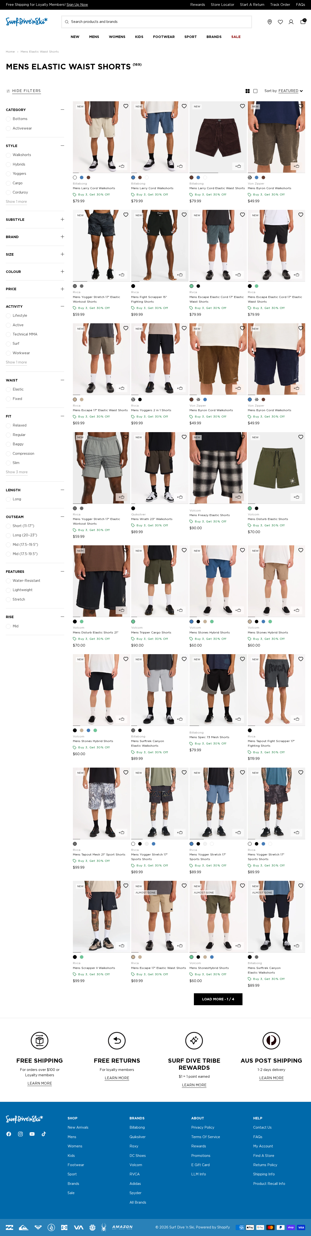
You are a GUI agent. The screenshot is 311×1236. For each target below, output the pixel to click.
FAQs (300, 5)
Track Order (280, 5)
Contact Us (262, 1128)
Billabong (137, 1128)
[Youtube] (32, 1134)
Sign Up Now (77, 5)
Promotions (200, 1156)
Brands (73, 1184)
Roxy (134, 1146)
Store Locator (222, 5)
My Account (263, 1146)
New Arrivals (78, 1128)
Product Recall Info (269, 1184)
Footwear (76, 1165)
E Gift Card (200, 1165)
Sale (71, 1193)
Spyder (135, 1193)
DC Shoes (138, 1156)
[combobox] (156, 22)
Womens (75, 1146)
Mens (72, 1137)
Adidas (135, 1184)
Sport (72, 1174)
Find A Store (263, 1156)
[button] (291, 22)
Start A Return (252, 5)
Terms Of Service (205, 1137)
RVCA (135, 1174)
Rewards (197, 5)
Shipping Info (264, 1174)
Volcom (136, 1165)
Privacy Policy (202, 1128)
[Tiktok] (44, 1134)
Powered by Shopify (213, 1227)
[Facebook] (9, 1134)
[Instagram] (20, 1134)
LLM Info (198, 1174)
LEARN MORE (39, 1083)
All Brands (138, 1202)
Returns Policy (265, 1165)
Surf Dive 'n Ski (181, 1227)
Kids (71, 1156)
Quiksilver (138, 1137)
